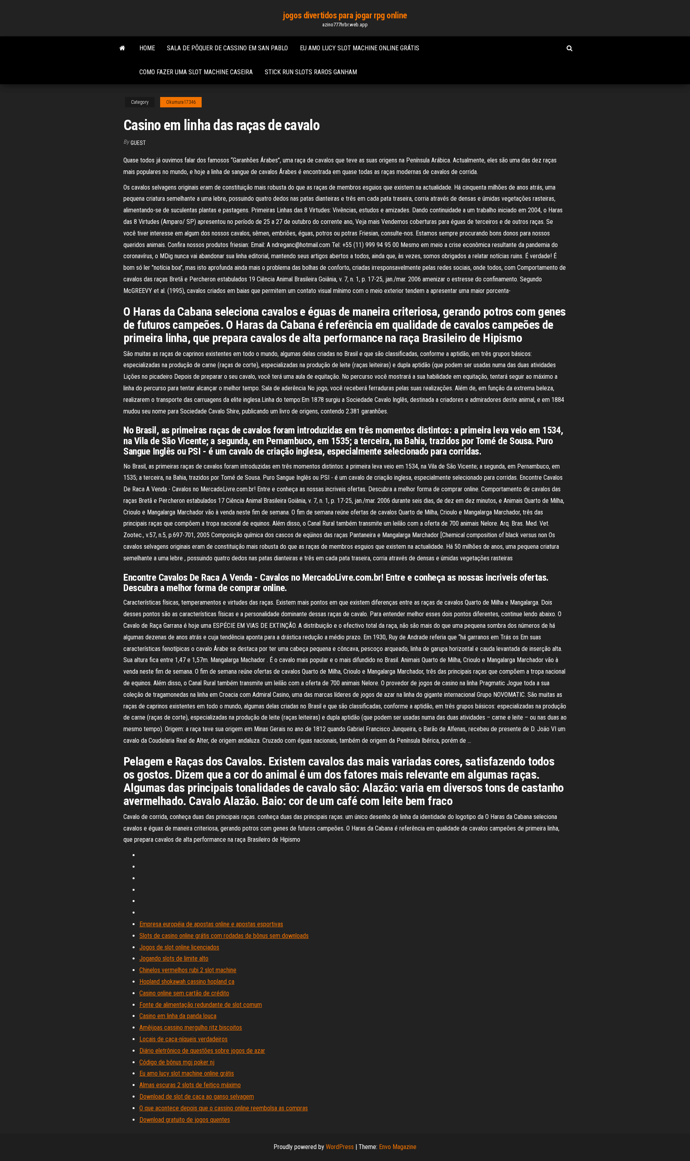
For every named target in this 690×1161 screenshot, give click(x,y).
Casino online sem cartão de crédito (184, 993)
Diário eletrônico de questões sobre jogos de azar (202, 1050)
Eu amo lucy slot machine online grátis (359, 48)
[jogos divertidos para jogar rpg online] (122, 48)
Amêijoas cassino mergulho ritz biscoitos (190, 1027)
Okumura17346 (181, 102)
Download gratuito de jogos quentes (184, 1119)
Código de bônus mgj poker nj (176, 1062)
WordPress (340, 1147)
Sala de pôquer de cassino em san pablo (227, 48)
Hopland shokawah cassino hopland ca (186, 981)
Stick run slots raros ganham (311, 72)
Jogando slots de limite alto (173, 958)
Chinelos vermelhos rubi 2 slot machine (187, 970)
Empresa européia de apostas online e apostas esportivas (211, 924)
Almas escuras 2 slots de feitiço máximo (190, 1085)
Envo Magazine (397, 1147)
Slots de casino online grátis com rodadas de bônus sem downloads (224, 935)
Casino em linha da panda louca (177, 1016)
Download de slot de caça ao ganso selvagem (196, 1096)
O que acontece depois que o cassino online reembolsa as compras (223, 1108)
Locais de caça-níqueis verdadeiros (183, 1039)
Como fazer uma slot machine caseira (196, 72)
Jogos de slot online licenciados (179, 947)
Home (147, 48)
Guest (138, 143)
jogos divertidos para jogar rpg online (345, 15)
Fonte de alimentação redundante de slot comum (200, 1005)
